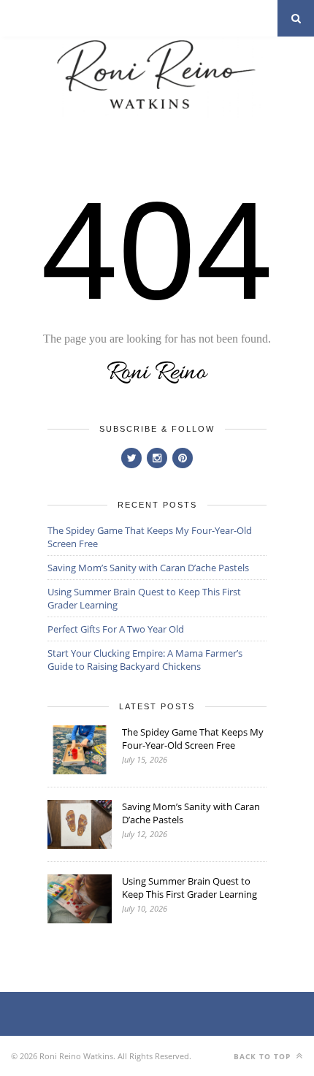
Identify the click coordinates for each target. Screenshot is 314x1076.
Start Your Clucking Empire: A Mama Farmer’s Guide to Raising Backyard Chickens (144, 659)
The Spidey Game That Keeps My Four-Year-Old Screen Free (193, 738)
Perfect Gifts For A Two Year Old (115, 629)
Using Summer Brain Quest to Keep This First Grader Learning (189, 887)
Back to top (264, 1056)
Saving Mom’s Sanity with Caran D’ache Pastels (148, 567)
